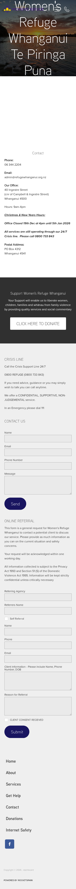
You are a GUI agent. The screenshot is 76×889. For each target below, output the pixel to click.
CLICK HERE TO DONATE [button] (38, 323)
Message (9, 473)
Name (8, 432)
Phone (8, 639)
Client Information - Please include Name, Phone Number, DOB (33, 668)
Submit (17, 731)
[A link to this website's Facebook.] (9, 844)
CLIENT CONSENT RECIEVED (26, 720)
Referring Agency (14, 591)
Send (15, 503)
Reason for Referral (15, 694)
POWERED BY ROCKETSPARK (18, 880)
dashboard (28, 869)
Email (7, 446)
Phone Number (13, 460)
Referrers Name (13, 604)
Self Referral (17, 618)
